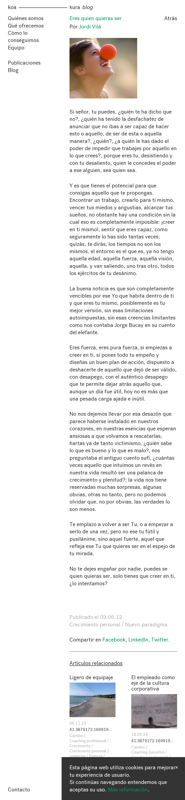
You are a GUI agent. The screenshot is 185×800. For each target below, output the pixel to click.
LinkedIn (138, 640)
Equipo (16, 47)
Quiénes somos (26, 18)
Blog (13, 70)
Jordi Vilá (90, 26)
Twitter (159, 640)
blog (87, 7)
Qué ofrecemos (26, 26)
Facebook (113, 640)
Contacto (19, 789)
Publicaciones (24, 63)
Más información (128, 789)
